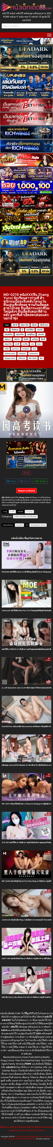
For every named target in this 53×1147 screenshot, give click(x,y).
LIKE (27, 473)
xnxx (39, 344)
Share (12, 481)
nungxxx (25, 349)
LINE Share (40, 481)
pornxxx (15, 349)
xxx (32, 344)
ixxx (34, 349)
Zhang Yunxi (10, 358)
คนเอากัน (8, 344)
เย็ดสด (34, 325)
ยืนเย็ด (26, 339)
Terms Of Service (35, 1130)
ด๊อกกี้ (43, 339)
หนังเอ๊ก (40, 330)
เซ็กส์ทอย (15, 330)
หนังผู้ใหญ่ (30, 334)
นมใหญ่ (35, 339)
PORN (16, 517)
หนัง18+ (17, 339)
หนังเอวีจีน (20, 334)
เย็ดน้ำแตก (44, 325)
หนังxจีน (41, 334)
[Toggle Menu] (49, 35)
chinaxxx (22, 353)
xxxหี (17, 344)
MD (41, 358)
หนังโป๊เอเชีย (31, 517)
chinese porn (10, 353)
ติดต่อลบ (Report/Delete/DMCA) (17, 1127)
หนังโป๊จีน (29, 330)
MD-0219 (32, 358)
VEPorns (21, 358)
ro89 (7, 349)
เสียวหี (15, 325)
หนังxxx (8, 339)
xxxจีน (25, 344)
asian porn (33, 353)
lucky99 (19, 525)
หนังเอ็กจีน (8, 334)
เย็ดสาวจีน (24, 325)
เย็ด (7, 330)
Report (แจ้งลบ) (26, 490)
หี (22, 330)
